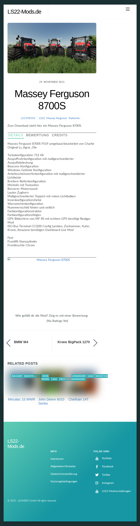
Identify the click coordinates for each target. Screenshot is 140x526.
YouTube (106, 458)
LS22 (42, 118)
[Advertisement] (117, 77)
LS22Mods (28, 118)
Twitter (105, 474)
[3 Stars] (41, 323)
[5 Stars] (45, 323)
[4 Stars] (43, 323)
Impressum (57, 458)
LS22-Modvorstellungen (116, 491)
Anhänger (79, 376)
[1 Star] (37, 323)
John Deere (45, 377)
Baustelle (31, 376)
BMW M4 (21, 342)
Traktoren (74, 118)
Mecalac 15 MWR (21, 399)
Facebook (107, 466)
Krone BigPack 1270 (74, 342)
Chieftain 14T (78, 399)
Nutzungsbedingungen (64, 481)
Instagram (107, 483)
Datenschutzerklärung (64, 474)
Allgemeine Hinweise (63, 466)
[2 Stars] (39, 323)
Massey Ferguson (56, 118)
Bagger (17, 376)
